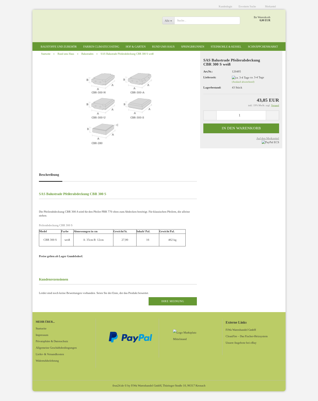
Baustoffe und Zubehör (59, 46)
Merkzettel (270, 6)
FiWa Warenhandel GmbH (241, 329)
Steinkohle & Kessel (226, 46)
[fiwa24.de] (96, 28)
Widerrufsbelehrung (47, 360)
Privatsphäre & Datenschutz (52, 341)
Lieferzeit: (209, 77)
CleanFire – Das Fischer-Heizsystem (247, 336)
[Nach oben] (306, 394)
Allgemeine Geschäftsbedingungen (56, 347)
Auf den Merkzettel (267, 138)
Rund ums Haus (163, 46)
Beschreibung (49, 174)
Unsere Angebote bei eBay (241, 342)
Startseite (41, 328)
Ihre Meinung (172, 301)
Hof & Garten (136, 46)
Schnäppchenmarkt (263, 46)
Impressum (42, 335)
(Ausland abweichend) (243, 81)
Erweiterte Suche (248, 6)
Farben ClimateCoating (101, 46)
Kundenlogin (225, 6)
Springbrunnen (192, 46)
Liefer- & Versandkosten (50, 354)
